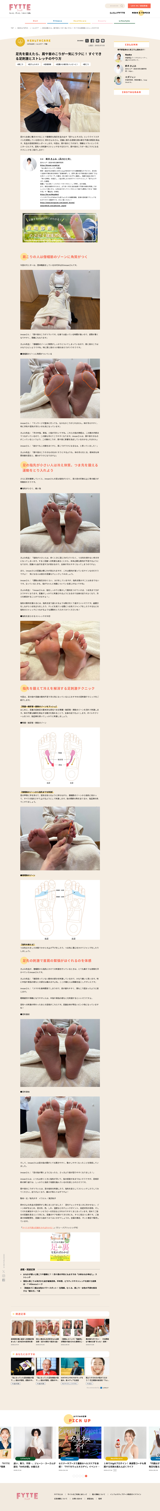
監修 (100, 1498)
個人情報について (98, 1494)
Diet (35, 21)
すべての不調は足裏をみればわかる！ (38, 1227)
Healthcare (80, 21)
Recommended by (93, 1387)
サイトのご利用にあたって (77, 1494)
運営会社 (90, 1498)
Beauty (102, 21)
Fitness (57, 21)
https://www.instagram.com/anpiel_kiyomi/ (57, 203)
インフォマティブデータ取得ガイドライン (125, 1494)
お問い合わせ (77, 1498)
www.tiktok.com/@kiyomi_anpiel (53, 206)
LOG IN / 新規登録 (139, 6)
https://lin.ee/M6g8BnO (49, 194)
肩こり (20, 64)
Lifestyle (124, 21)
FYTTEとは (58, 1494)
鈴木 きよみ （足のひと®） (59, 159)
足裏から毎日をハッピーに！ (67, 64)
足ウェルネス (34, 64)
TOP (12, 28)
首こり (86, 64)
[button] (74, 1476)
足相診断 (48, 64)
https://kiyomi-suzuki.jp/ (50, 165)
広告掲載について (60, 1498)
